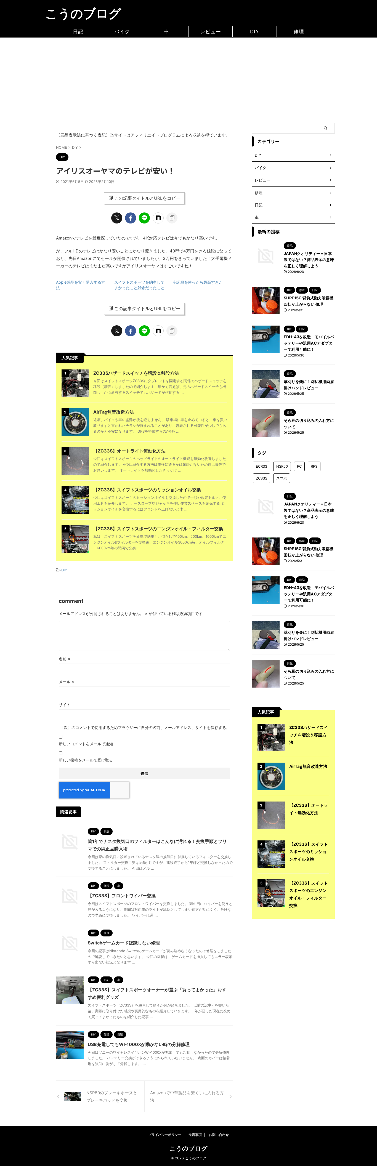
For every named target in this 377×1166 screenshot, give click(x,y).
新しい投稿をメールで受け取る (86, 760)
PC (299, 466)
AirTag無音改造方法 (113, 412)
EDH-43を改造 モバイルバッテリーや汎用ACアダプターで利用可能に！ (309, 343)
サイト (64, 704)
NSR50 (282, 466)
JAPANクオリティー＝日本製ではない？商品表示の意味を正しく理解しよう (309, 259)
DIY (254, 31)
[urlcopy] (171, 217)
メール (66, 681)
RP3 (314, 466)
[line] (144, 217)
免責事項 (195, 1135)
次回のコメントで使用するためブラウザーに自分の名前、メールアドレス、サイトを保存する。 (147, 727)
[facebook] (130, 217)
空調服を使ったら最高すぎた (197, 282)
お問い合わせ (219, 1135)
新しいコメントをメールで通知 (86, 743)
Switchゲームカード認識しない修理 (124, 943)
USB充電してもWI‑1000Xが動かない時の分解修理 (139, 1044)
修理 (299, 31)
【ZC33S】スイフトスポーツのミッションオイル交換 (147, 490)
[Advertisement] (188, 79)
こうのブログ (83, 13)
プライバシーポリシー (164, 1135)
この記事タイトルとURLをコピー (147, 198)
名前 (64, 658)
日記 (78, 31)
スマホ (281, 478)
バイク (122, 31)
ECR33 (261, 466)
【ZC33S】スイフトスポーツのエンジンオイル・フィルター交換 (158, 528)
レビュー (210, 31)
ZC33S (261, 478)
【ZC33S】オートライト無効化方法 (129, 451)
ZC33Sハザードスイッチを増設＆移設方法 (136, 373)
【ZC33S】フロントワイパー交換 (122, 895)
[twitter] (116, 217)
